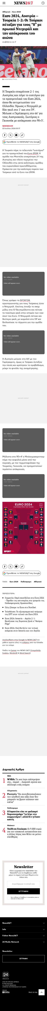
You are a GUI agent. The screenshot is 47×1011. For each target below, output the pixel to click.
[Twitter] (10, 135)
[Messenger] (16, 135)
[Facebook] (4, 135)
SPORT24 (25, 300)
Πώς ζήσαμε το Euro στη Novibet (20, 607)
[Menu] (4, 3)
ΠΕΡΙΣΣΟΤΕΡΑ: (8, 593)
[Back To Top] (42, 992)
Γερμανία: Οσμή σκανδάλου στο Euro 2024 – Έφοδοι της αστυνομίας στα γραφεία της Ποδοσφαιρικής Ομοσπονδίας (24, 600)
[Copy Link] (22, 135)
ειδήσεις (25, 642)
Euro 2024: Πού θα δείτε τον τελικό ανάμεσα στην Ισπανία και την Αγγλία (22, 629)
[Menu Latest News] (43, 3)
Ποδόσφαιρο (26, 582)
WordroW (13, 653)
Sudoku (5, 653)
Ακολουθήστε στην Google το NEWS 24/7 (19, 640)
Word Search (25, 653)
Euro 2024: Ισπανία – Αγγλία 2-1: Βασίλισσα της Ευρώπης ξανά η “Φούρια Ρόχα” (23, 621)
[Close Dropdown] (44, 923)
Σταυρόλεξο (35, 650)
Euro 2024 (16, 12)
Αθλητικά (6, 12)
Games (13, 650)
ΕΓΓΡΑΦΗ (24, 959)
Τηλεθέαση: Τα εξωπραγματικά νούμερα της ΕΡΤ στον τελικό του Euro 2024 (23, 613)
